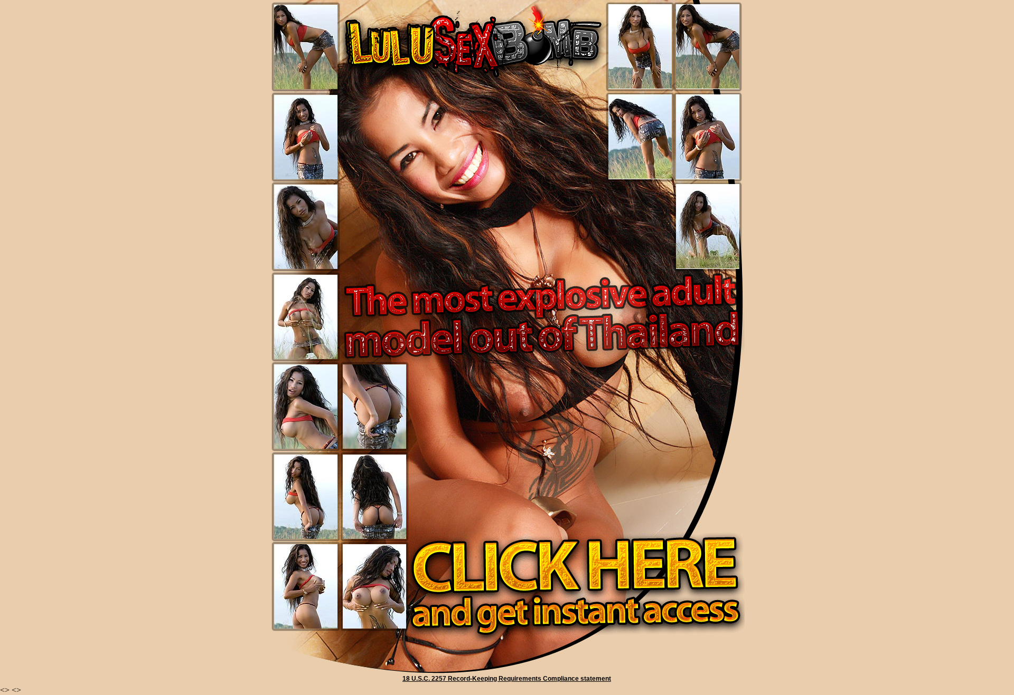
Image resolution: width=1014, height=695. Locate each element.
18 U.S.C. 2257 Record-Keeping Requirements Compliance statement (506, 678)
